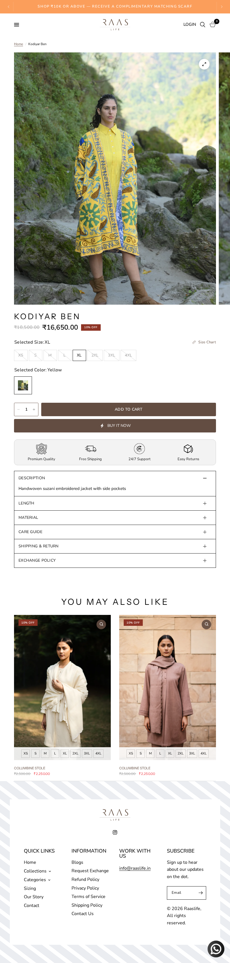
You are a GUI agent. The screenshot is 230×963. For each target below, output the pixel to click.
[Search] (202, 24)
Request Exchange (90, 871)
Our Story (33, 897)
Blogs (77, 862)
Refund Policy (85, 879)
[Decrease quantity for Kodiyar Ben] (18, 409)
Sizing (30, 888)
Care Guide (30, 531)
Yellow (23, 385)
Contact (31, 905)
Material (28, 517)
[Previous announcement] (8, 6)
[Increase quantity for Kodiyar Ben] (34, 409)
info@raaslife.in (135, 868)
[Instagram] (115, 832)
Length (26, 503)
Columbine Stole (29, 768)
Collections (35, 871)
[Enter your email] (200, 893)
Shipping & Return (39, 546)
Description (32, 478)
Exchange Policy (37, 560)
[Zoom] (204, 64)
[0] (211, 24)
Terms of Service (88, 896)
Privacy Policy (85, 888)
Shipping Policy (87, 905)
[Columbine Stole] (62, 687)
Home (18, 44)
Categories (35, 880)
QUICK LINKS (39, 850)
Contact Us (83, 914)
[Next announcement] (221, 6)
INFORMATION (89, 850)
